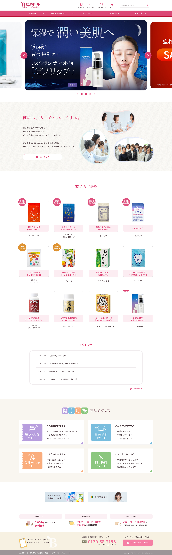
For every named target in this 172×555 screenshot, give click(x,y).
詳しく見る (44, 157)
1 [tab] (77, 94)
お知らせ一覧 (137, 388)
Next (148, 55)
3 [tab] (86, 94)
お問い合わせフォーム (140, 542)
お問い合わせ (140, 13)
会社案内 (22, 553)
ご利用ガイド (114, 13)
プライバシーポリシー (59, 553)
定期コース (87, 13)
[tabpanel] (86, 55)
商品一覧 (32, 13)
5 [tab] (94, 94)
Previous (23, 55)
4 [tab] (90, 94)
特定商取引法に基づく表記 (39, 553)
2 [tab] (82, 94)
